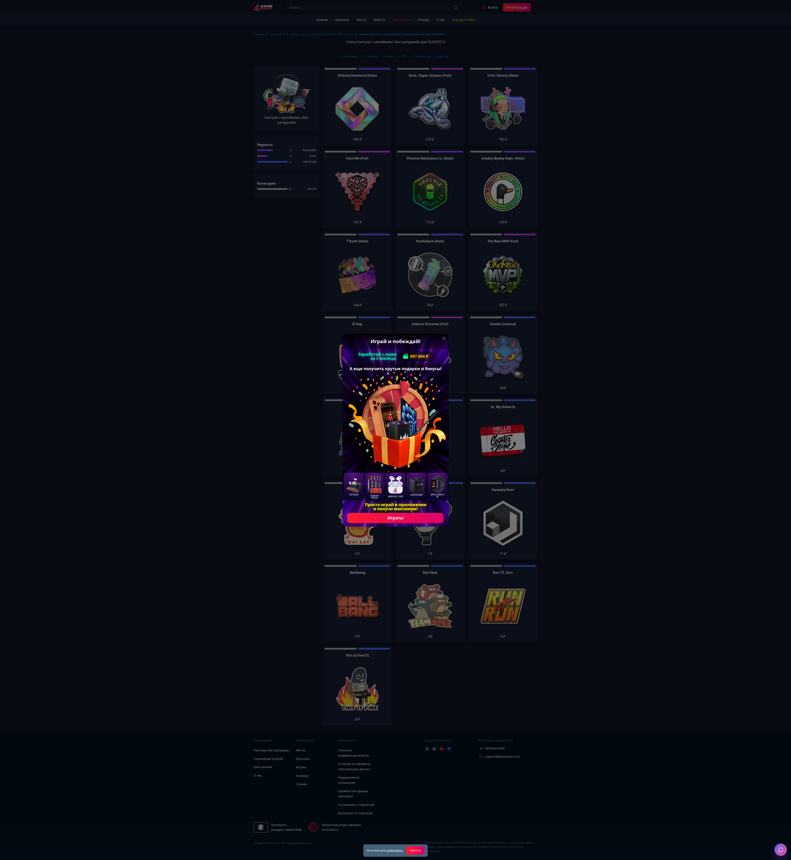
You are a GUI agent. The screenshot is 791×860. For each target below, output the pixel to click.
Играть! (395, 518)
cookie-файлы (394, 850)
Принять (415, 850)
